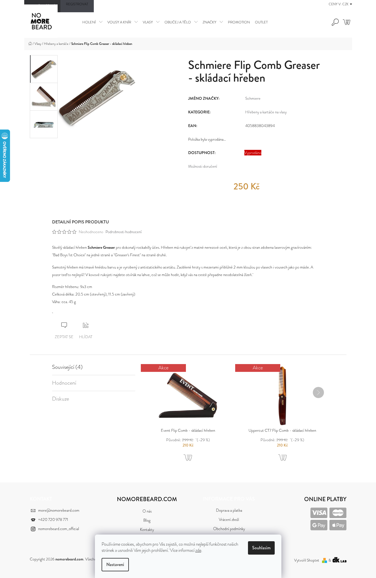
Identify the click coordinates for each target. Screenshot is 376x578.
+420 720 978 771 (53, 520)
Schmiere (253, 98)
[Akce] (188, 394)
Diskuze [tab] (60, 399)
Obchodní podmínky (229, 529)
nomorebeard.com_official (58, 529)
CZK (345, 4)
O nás (147, 511)
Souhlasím (261, 548)
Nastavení (115, 564)
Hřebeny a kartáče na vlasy (266, 112)
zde (198, 550)
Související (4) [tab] (67, 367)
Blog (147, 520)
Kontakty (147, 530)
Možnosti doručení (202, 166)
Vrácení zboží (229, 520)
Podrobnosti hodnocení (123, 232)
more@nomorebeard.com (58, 510)
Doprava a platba (229, 510)
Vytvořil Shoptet (306, 560)
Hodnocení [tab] (64, 383)
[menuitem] (92, 22)
